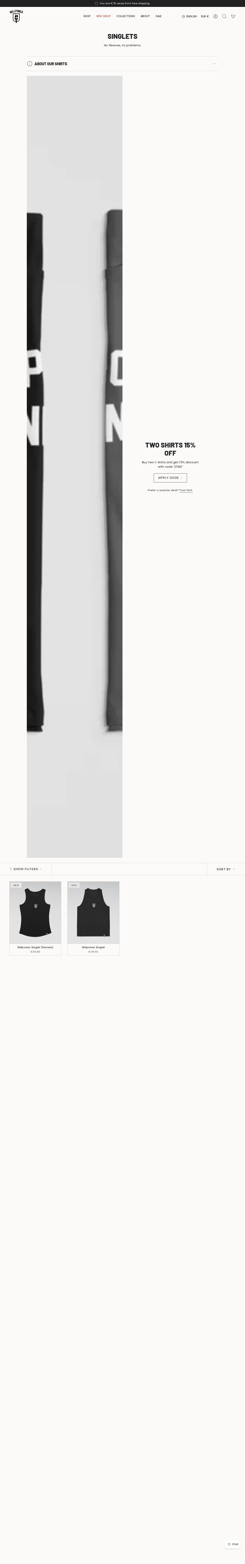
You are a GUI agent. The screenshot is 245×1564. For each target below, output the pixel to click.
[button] (87, 16)
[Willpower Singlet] (93, 913)
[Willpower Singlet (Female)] (35, 913)
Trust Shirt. (186, 490)
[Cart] (233, 16)
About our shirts (50, 63)
